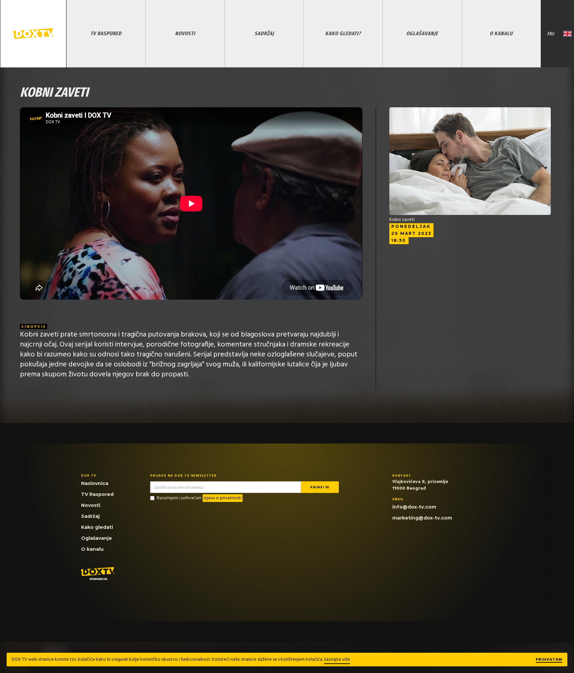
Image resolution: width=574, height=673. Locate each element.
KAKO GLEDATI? (343, 33)
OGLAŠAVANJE (422, 33)
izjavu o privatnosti (222, 498)
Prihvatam (549, 660)
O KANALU (501, 33)
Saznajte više (337, 659)
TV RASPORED (106, 33)
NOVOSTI (185, 33)
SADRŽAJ (264, 33)
